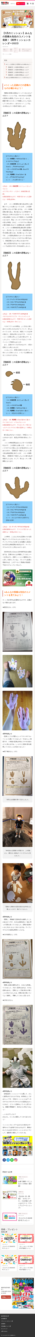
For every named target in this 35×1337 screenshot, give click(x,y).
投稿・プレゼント (5, 50)
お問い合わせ (4, 1331)
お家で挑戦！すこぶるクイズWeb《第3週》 (25, 1183)
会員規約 (3, 1323)
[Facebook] (4, 1160)
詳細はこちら (6, 1297)
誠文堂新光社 (4, 1316)
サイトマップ (4, 1328)
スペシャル (15, 50)
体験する (11, 50)
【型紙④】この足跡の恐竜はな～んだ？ (18, 75)
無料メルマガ (20, 3)
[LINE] (12, 1160)
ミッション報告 (7, 54)
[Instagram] (15, 1160)
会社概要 (3, 1318)
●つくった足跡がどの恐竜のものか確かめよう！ (19, 64)
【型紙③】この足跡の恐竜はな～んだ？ (18, 72)
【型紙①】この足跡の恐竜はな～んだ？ (18, 67)
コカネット (12, 1335)
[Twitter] (8, 1160)
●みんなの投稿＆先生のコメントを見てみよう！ (19, 77)
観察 (19, 50)
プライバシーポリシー (6, 1321)
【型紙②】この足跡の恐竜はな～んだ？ (18, 69)
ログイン (13, 3)
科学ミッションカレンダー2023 (26, 50)
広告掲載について (5, 1326)
